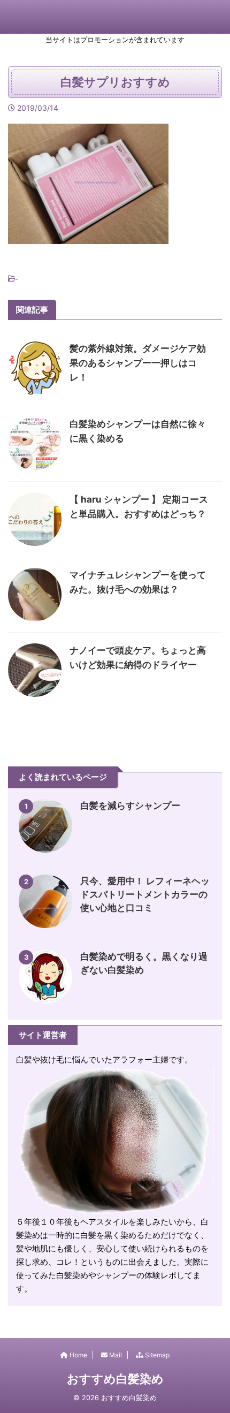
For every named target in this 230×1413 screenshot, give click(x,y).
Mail (115, 1355)
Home (77, 1355)
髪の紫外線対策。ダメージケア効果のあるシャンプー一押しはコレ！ (138, 363)
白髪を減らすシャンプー (130, 805)
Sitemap (156, 1355)
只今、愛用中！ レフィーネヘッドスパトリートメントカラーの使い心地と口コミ (145, 894)
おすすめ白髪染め (115, 1379)
